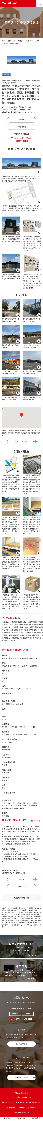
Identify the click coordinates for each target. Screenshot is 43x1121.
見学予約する (21, 127)
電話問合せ (36, 1118)
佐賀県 (37, 41)
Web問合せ (21, 1118)
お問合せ (21, 120)
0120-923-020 (21, 139)
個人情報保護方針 (35, 1102)
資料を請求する (21, 1044)
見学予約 (7, 1118)
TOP (3, 41)
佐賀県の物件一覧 (21, 898)
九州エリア (29, 41)
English (12, 1107)
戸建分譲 (20, 41)
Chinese (22, 1107)
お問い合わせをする (22, 1077)
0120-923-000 (24, 1019)
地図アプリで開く (21, 441)
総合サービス (11, 41)
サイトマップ (9, 1102)
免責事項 (21, 1102)
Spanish (33, 1107)
